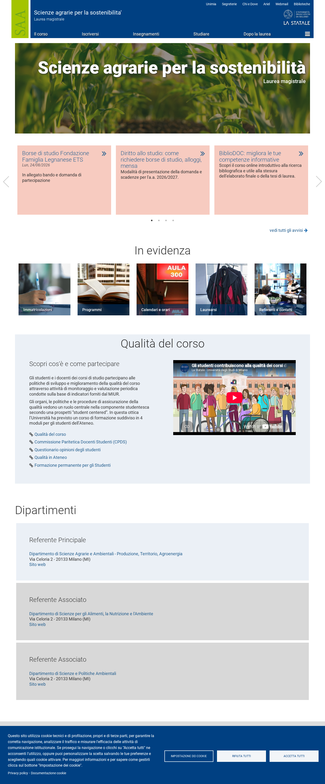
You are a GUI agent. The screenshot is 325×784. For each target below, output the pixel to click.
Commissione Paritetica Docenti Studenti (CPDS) (80, 442)
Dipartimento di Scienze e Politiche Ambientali (72, 673)
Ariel (266, 4)
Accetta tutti (294, 756)
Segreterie (229, 4)
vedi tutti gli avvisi (286, 230)
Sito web (37, 564)
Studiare (201, 33)
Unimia (211, 4)
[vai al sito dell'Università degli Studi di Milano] (288, 18)
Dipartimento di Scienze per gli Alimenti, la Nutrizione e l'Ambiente (91, 613)
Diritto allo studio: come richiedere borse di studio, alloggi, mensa (161, 159)
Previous (6, 182)
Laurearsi (208, 310)
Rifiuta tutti (241, 756)
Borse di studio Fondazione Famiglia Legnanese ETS (55, 156)
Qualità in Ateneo (50, 457)
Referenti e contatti (275, 310)
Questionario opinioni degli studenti (67, 449)
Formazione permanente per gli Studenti (72, 465)
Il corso (41, 33)
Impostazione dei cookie (189, 756)
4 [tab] (173, 220)
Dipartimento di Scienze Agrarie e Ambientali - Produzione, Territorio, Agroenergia (105, 553)
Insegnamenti (146, 33)
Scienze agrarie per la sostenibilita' (78, 13)
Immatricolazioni (37, 310)
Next (319, 182)
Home (307, 34)
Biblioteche (302, 4)
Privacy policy (18, 773)
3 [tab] (166, 220)
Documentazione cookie (48, 773)
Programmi (92, 310)
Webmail (282, 4)
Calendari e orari (155, 310)
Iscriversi (90, 33)
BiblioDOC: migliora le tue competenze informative (250, 156)
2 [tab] (159, 220)
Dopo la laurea (257, 33)
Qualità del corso (50, 434)
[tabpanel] (64, 180)
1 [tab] (151, 220)
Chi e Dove (250, 4)
